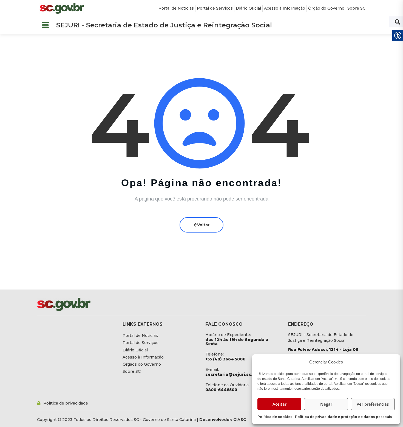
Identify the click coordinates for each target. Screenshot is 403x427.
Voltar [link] (203, 224)
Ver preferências (373, 404)
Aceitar (279, 404)
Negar (326, 404)
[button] (45, 25)
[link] (61, 8)
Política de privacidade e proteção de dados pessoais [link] (343, 417)
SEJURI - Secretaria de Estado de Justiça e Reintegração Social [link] (164, 25)
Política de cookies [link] (274, 417)
